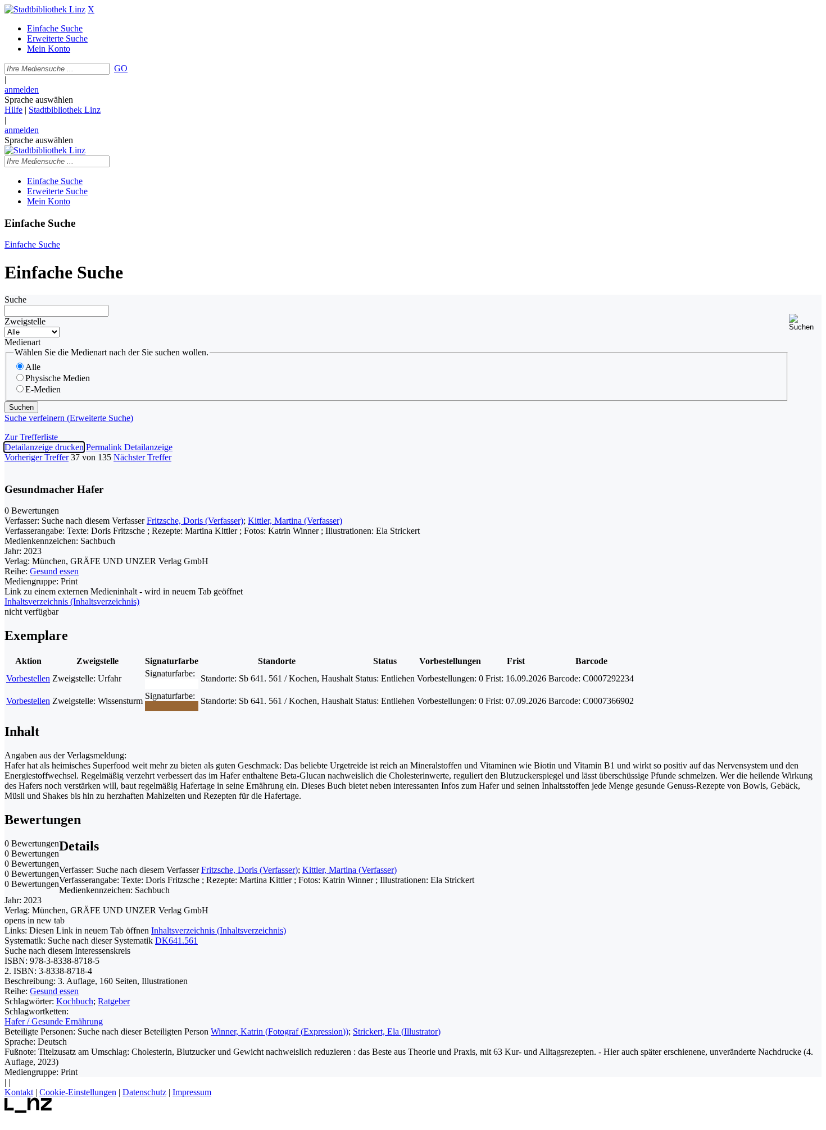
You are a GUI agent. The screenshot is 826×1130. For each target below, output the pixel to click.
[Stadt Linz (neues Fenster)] (28, 1110)
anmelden (21, 89)
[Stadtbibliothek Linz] (44, 9)
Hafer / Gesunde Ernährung (53, 1021)
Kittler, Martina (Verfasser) (295, 520)
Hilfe (13, 110)
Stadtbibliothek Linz (65, 110)
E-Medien (43, 389)
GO (121, 68)
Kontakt (18, 1092)
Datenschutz (144, 1092)
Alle (32, 367)
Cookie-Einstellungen (77, 1092)
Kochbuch (74, 1001)
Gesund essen (54, 571)
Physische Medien (57, 378)
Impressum (192, 1092)
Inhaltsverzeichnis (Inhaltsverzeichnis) (218, 930)
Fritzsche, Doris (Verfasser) (195, 520)
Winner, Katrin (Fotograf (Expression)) (279, 1031)
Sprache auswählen (38, 99)
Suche (15, 299)
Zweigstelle (25, 321)
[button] (805, 322)
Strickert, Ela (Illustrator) (397, 1031)
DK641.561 (176, 940)
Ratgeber (114, 1001)
